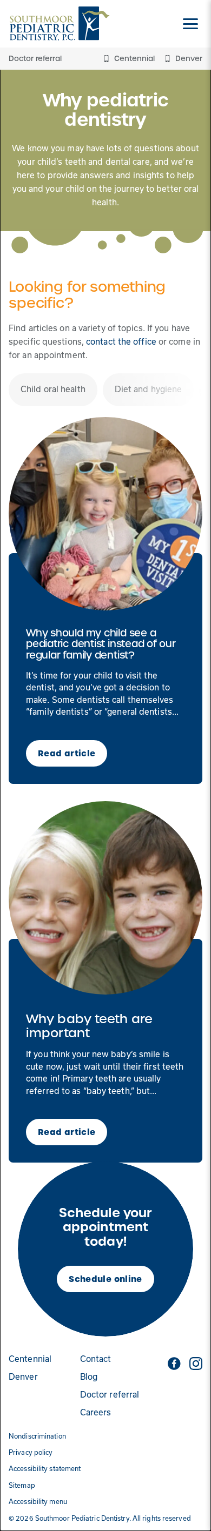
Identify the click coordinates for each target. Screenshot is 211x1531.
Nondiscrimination (37, 1436)
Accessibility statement (45, 1468)
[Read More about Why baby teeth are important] (105, 898)
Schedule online (105, 1279)
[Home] (59, 23)
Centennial (30, 1359)
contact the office (121, 341)
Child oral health (53, 389)
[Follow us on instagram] (195, 1363)
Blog (88, 1376)
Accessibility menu (38, 1501)
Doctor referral (35, 58)
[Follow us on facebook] (174, 1363)
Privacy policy (30, 1452)
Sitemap (22, 1485)
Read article (66, 753)
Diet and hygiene (148, 389)
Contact (95, 1359)
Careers (95, 1412)
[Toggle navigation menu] (190, 24)
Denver (23, 1376)
